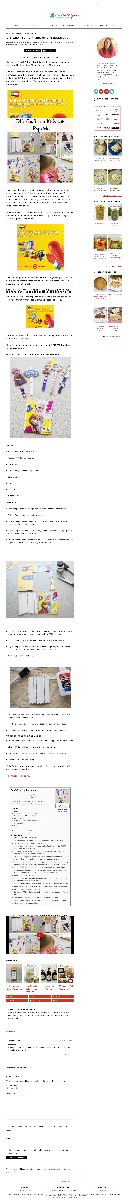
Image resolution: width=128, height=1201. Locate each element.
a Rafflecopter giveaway (18, 776)
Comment (11, 1093)
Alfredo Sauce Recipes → (112, 196)
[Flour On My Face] (64, 20)
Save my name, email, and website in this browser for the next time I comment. (39, 1151)
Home (8, 33)
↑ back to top (64, 1181)
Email (9, 1139)
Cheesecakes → (116, 336)
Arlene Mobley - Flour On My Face (30, 804)
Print (63, 806)
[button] (59, 809)
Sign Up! (55, 1190)
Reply (68, 1055)
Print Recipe (50, 51)
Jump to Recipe (33, 51)
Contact (103, 1190)
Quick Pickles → (116, 266)
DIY (13, 33)
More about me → (107, 83)
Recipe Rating (12, 1085)
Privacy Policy (24, 1190)
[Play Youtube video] (40, 935)
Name (9, 1130)
